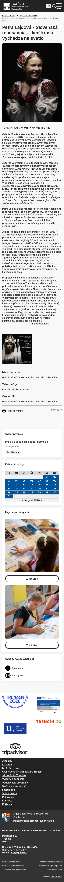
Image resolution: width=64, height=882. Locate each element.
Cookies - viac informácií (13, 866)
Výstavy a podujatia (28, 15)
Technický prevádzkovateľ (14, 870)
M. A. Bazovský (10, 768)
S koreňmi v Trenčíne (14, 775)
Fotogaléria (8, 789)
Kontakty (7, 800)
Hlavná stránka (8, 15)
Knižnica (7, 804)
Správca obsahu (54, 870)
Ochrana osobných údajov (50, 862)
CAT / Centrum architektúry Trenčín (22, 771)
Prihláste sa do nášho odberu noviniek (26, 441)
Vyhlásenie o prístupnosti (50, 866)
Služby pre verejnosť (14, 786)
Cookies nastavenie (11, 862)
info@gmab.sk (19, 852)
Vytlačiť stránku (15, 410)
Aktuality (7, 760)
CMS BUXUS (56, 877)
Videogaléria (9, 793)
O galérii (7, 764)
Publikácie (8, 797)
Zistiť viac (32, 578)
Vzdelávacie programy (15, 782)
